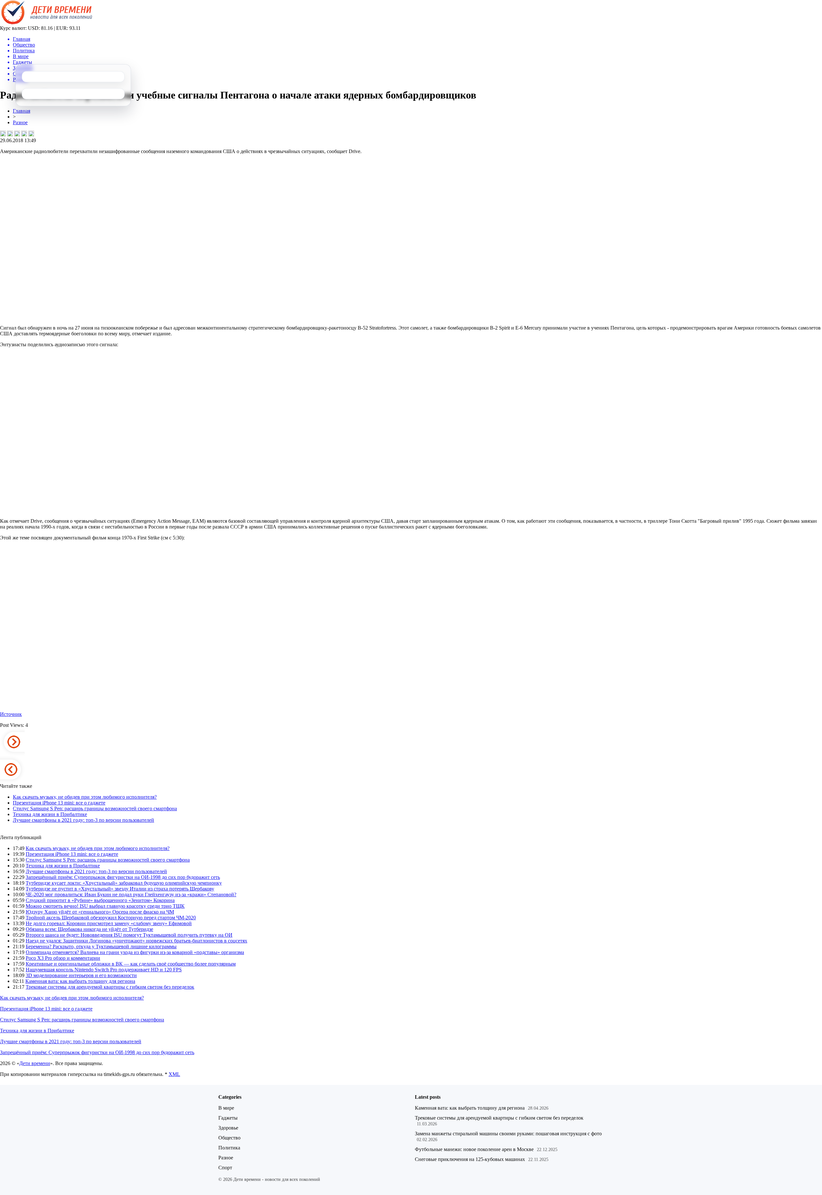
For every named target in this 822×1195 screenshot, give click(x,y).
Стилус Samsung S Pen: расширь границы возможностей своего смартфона (95, 808)
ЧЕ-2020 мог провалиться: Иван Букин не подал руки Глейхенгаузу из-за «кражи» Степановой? (131, 894)
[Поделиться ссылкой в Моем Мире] (24, 133)
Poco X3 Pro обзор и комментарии (63, 958)
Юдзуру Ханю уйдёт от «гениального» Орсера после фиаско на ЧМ (100, 912)
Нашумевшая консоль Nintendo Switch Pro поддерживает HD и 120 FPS (104, 969)
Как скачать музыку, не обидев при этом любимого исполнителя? (85, 797)
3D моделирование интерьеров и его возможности (81, 975)
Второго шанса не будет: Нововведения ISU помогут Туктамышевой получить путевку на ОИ (129, 935)
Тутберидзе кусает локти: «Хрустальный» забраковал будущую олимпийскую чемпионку (124, 883)
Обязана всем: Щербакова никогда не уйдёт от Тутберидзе (89, 929)
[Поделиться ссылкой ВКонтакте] (3, 133)
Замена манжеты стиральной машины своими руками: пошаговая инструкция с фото (508, 1133)
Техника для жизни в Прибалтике (50, 814)
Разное (20, 122)
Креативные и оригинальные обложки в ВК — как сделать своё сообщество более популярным (131, 964)
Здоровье (228, 1128)
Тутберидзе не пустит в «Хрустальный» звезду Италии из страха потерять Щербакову (120, 888)
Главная (21, 111)
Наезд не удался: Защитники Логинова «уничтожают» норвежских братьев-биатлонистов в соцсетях (136, 940)
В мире (226, 1108)
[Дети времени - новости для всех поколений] (46, 23)
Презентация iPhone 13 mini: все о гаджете (59, 802)
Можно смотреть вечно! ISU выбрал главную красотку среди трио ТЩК (105, 906)
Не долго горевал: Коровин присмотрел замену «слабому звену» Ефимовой (109, 923)
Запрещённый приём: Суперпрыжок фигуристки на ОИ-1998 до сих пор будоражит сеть (123, 877)
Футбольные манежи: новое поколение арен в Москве (474, 1149)
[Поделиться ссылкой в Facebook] (10, 133)
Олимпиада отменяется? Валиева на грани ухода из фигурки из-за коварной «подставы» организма (135, 952)
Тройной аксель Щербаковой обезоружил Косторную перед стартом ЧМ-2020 (111, 917)
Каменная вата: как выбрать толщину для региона (80, 981)
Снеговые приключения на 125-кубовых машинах (470, 1159)
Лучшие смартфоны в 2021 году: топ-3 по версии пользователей (83, 820)
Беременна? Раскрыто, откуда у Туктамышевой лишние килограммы (101, 946)
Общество (229, 1137)
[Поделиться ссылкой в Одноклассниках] (31, 133)
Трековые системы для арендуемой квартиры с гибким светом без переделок (110, 987)
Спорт (225, 1167)
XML (174, 1074)
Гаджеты (228, 1118)
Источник (11, 714)
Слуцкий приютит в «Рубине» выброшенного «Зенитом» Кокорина (100, 900)
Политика (229, 1147)
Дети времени (34, 1063)
